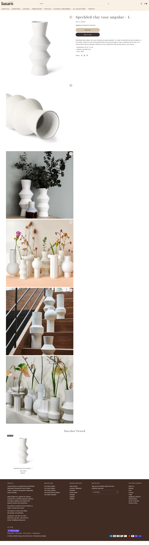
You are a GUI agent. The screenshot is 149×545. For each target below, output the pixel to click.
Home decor (36, 9)
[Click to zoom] (71, 17)
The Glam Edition (49, 486)
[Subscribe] (117, 492)
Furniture (16, 9)
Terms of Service (134, 501)
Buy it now (87, 34)
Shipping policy (36, 533)
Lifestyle (5, 9)
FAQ (130, 490)
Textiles (47, 9)
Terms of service (27, 533)
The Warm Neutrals (50, 494)
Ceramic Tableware (76, 488)
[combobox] (74, 4)
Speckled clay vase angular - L (23, 468)
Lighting (26, 9)
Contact (91, 9)
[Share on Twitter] (84, 55)
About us (131, 486)
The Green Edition (50, 490)
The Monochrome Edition (52, 492)
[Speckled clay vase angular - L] (23, 451)
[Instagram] (12, 527)
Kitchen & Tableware (62, 9)
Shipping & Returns (135, 497)
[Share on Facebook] (82, 55)
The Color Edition (49, 488)
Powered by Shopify (40, 536)
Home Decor (73, 492)
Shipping (78, 25)
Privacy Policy (133, 503)
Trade (130, 494)
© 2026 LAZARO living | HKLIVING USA (19, 536)
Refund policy (133, 499)
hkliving (131, 488)
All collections (79, 9)
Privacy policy (18, 533)
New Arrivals (73, 486)
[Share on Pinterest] (87, 55)
